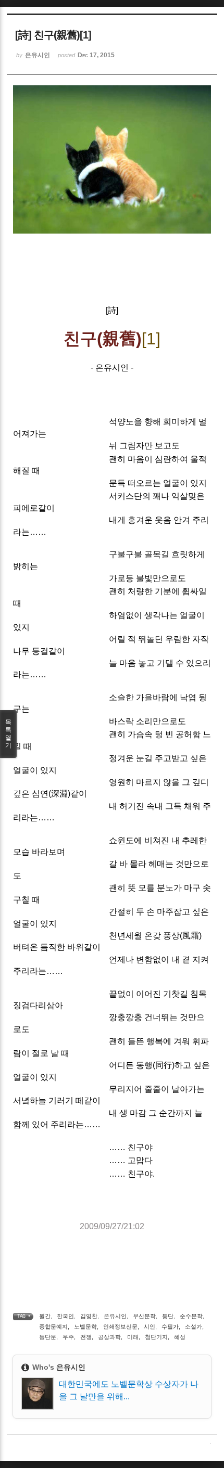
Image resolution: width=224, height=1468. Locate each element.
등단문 (47, 1337)
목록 (8, 733)
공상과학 (109, 1337)
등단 (167, 1316)
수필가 (170, 1326)
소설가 (193, 1326)
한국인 (65, 1316)
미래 (133, 1337)
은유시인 (115, 1316)
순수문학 (191, 1316)
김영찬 (88, 1316)
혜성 (179, 1337)
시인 (149, 1326)
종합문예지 (53, 1326)
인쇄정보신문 (120, 1326)
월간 (45, 1316)
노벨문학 (85, 1326)
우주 (68, 1337)
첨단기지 (156, 1337)
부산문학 (144, 1316)
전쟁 (86, 1337)
